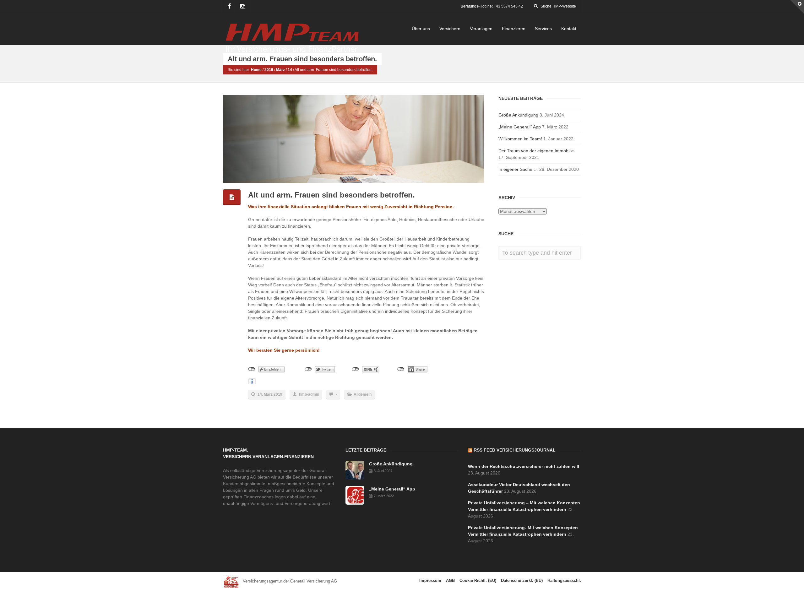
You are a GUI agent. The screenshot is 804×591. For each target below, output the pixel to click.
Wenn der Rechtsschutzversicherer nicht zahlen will (523, 466)
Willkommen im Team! (520, 138)
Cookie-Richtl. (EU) (477, 580)
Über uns (421, 28)
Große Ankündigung (518, 114)
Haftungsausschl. (564, 580)
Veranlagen (481, 28)
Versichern (449, 28)
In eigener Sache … (518, 169)
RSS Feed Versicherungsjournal (515, 450)
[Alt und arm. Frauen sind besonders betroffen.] (354, 139)
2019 (268, 70)
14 (290, 70)
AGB (450, 580)
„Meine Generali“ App (519, 126)
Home (256, 70)
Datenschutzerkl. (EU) (522, 580)
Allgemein (363, 394)
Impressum (430, 580)
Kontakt (568, 28)
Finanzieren (513, 28)
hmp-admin (309, 394)
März (280, 70)
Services (543, 28)
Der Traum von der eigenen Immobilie (536, 150)
